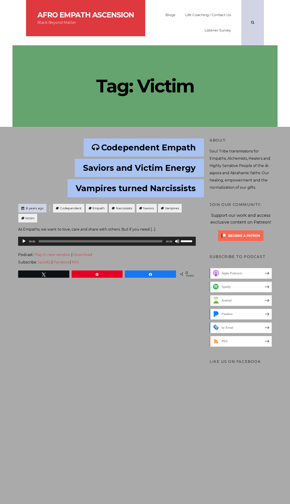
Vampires (172, 208)
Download (82, 255)
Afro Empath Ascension (85, 15)
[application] (107, 241)
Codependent (71, 208)
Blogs (170, 15)
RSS (75, 262)
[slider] (187, 241)
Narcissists (124, 208)
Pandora (61, 262)
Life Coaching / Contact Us (208, 15)
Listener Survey (218, 30)
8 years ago (32, 208)
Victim (29, 218)
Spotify (44, 262)
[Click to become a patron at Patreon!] (240, 235)
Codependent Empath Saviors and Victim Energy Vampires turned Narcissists (136, 167)
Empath (98, 208)
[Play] (24, 241)
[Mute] (177, 241)
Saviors (148, 208)
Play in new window (52, 255)
